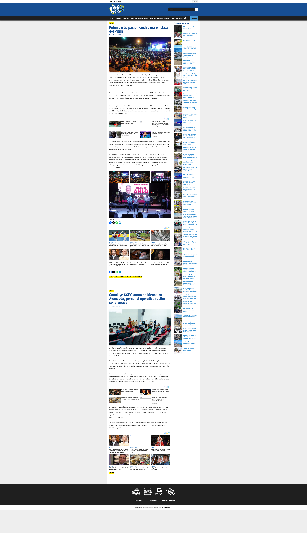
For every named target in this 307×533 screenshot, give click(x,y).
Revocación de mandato (136, 276)
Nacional (153, 18)
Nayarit (146, 18)
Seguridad (134, 18)
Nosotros (153, 500)
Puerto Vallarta (124, 276)
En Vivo (194, 18)
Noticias (118, 18)
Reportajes (125, 18)
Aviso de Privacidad (168, 500)
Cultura (166, 18)
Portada (111, 18)
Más (185, 18)
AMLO (111, 276)
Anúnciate (138, 500)
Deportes (160, 18)
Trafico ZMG (174, 18)
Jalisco (140, 18)
